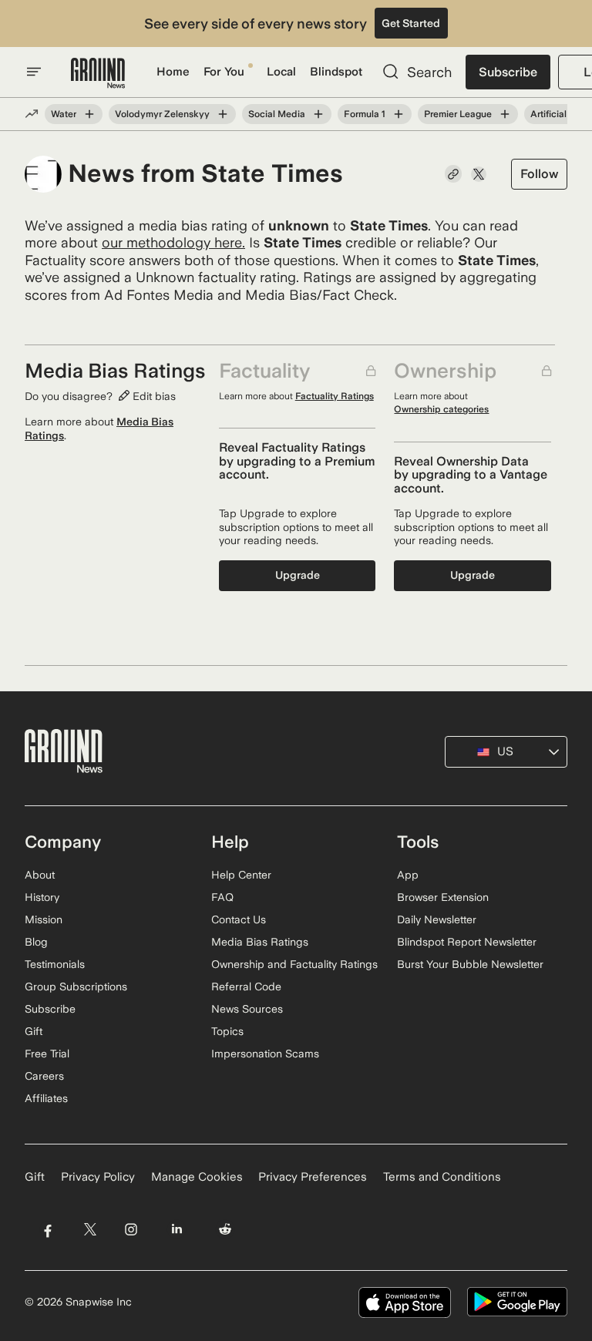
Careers (44, 1076)
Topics (227, 1031)
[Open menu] (34, 71)
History (42, 897)
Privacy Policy (98, 1177)
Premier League (458, 114)
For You (224, 72)
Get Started (411, 23)
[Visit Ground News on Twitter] (89, 1229)
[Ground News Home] (98, 73)
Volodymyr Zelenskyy (162, 114)
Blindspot (336, 72)
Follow (539, 173)
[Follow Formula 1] (398, 114)
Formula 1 (364, 114)
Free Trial (47, 1053)
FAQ (222, 897)
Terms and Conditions (442, 1177)
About (40, 875)
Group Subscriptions (76, 986)
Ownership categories (441, 409)
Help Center (241, 875)
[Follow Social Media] (318, 114)
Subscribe (508, 72)
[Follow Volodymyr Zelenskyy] (223, 114)
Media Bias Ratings (259, 942)
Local (281, 72)
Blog (36, 942)
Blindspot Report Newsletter (466, 942)
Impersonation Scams (265, 1053)
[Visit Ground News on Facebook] (47, 1229)
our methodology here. (173, 242)
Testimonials (55, 964)
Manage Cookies (197, 1177)
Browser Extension (443, 897)
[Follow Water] (89, 114)
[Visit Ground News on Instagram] (130, 1229)
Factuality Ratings (334, 396)
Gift (33, 1031)
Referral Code (246, 986)
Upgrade (297, 575)
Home (173, 72)
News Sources (247, 1009)
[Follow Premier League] (505, 114)
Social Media (276, 114)
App (408, 875)
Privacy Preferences (312, 1177)
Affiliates (46, 1098)
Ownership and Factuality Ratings (294, 964)
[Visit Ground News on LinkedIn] (177, 1229)
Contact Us (238, 919)
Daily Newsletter (436, 919)
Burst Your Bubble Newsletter (470, 964)
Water (63, 114)
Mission (43, 919)
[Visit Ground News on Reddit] (225, 1229)
